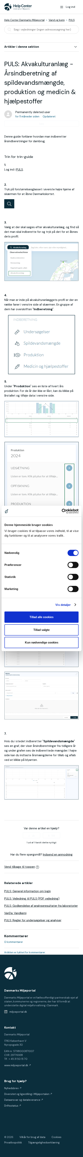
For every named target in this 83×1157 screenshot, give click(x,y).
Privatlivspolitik (13, 1142)
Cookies (56, 1137)
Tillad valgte (41, 629)
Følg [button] (41, 123)
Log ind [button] (70, 7)
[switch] (73, 565)
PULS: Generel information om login (27, 891)
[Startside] (18, 6)
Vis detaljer (63, 604)
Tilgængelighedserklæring (44, 1142)
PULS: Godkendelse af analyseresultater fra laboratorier (41, 906)
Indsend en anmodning (58, 854)
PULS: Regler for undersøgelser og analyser (32, 920)
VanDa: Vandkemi (15, 913)
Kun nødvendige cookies (41, 642)
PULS (72, 20)
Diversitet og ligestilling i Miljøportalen (27, 1094)
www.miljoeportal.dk (16, 1065)
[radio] (31, 835)
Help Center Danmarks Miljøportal (24, 20)
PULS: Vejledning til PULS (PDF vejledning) (31, 899)
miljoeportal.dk (18, 1011)
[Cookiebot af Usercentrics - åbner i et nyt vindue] (62, 511)
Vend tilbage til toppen (19, 867)
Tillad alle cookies (41, 617)
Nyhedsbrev (11, 1088)
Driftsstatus (11, 1105)
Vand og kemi (57, 20)
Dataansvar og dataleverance (22, 1100)
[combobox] (41, 29)
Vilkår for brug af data (32, 1137)
